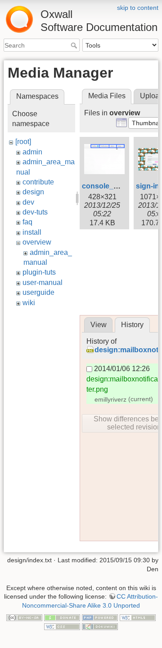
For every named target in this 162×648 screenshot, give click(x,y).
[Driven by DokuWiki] (100, 626)
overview (36, 242)
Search (75, 45)
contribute (38, 182)
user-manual (42, 282)
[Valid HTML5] (138, 617)
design (33, 192)
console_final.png (112, 186)
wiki (28, 302)
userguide (38, 292)
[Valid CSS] (62, 626)
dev (28, 202)
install (31, 232)
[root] (23, 141)
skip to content (137, 7)
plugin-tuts (39, 272)
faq (27, 222)
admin (32, 152)
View (98, 324)
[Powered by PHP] (100, 617)
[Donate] (62, 617)
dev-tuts (35, 212)
